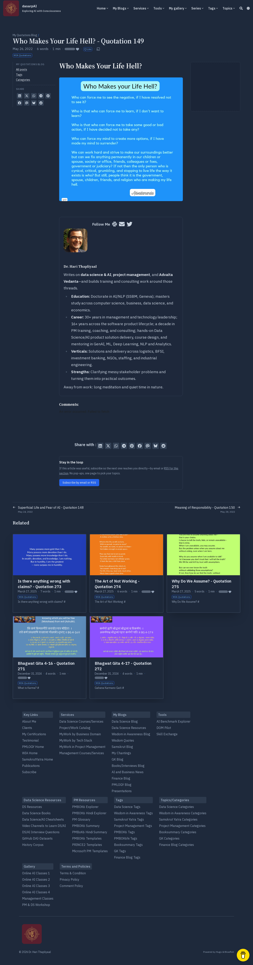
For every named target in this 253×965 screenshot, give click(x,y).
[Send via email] (26, 103)
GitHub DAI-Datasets (37, 838)
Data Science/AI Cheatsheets (43, 819)
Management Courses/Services (81, 753)
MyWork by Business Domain (80, 734)
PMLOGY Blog (121, 785)
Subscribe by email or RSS (79, 482)
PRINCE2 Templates (87, 845)
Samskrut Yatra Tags (129, 819)
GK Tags (120, 851)
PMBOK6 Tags (124, 832)
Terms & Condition (73, 873)
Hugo (219, 951)
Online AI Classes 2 (36, 879)
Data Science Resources (129, 728)
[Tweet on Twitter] (26, 96)
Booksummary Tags (128, 845)
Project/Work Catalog (74, 728)
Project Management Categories (182, 826)
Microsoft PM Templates (90, 851)
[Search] (241, 8)
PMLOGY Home (33, 747)
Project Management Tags (133, 826)
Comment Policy (71, 886)
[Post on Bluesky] (34, 103)
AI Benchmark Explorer (173, 721)
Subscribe (29, 772)
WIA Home (30, 753)
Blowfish (229, 951)
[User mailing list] (122, 224)
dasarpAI (41, 8)
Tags (19, 74)
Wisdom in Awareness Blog (131, 734)
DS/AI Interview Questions (40, 832)
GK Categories (169, 838)
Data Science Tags (127, 807)
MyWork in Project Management (82, 747)
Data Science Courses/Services (81, 721)
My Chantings (121, 753)
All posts (21, 69)
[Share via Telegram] (41, 96)
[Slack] (114, 224)
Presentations (122, 791)
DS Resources (32, 807)
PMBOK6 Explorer (85, 807)
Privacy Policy (69, 879)
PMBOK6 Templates (87, 838)
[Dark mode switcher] (248, 8)
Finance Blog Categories (176, 845)
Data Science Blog (125, 721)
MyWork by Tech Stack (75, 740)
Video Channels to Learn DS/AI (44, 826)
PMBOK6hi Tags (125, 838)
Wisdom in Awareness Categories (182, 813)
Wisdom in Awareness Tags (133, 813)
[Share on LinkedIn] (19, 96)
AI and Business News (127, 772)
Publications (31, 766)
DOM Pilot (164, 728)
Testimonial (30, 740)
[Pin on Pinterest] (48, 96)
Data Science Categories (176, 807)
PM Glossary (81, 819)
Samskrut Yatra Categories (178, 819)
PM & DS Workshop (36, 905)
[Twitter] (129, 224)
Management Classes (37, 898)
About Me (29, 721)
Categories (23, 80)
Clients (27, 728)
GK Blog (117, 759)
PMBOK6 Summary (86, 826)
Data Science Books (36, 813)
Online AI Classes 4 (36, 892)
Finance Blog (121, 778)
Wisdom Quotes (123, 740)
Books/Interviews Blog (128, 766)
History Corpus (32, 845)
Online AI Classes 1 (36, 873)
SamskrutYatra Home (37, 759)
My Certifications (34, 734)
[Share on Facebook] (19, 103)
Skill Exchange (167, 734)
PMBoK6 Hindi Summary (89, 832)
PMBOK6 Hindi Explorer (89, 813)
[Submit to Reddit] (41, 103)
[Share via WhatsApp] (34, 96)
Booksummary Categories (177, 832)
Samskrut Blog (122, 747)
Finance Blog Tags (127, 857)
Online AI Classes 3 (36, 886)
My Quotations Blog (25, 35)
